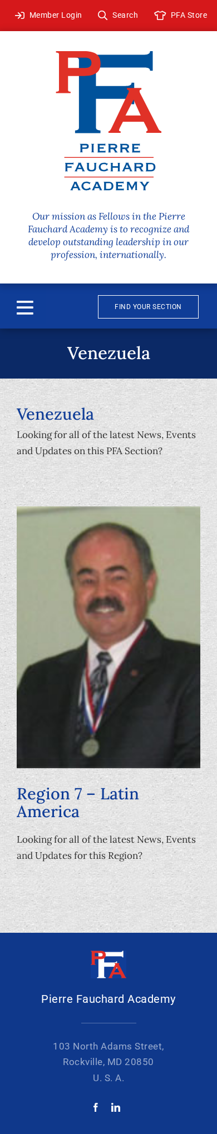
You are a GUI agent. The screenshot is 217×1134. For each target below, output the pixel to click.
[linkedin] (115, 1107)
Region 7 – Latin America (78, 802)
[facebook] (95, 1107)
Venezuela (55, 414)
